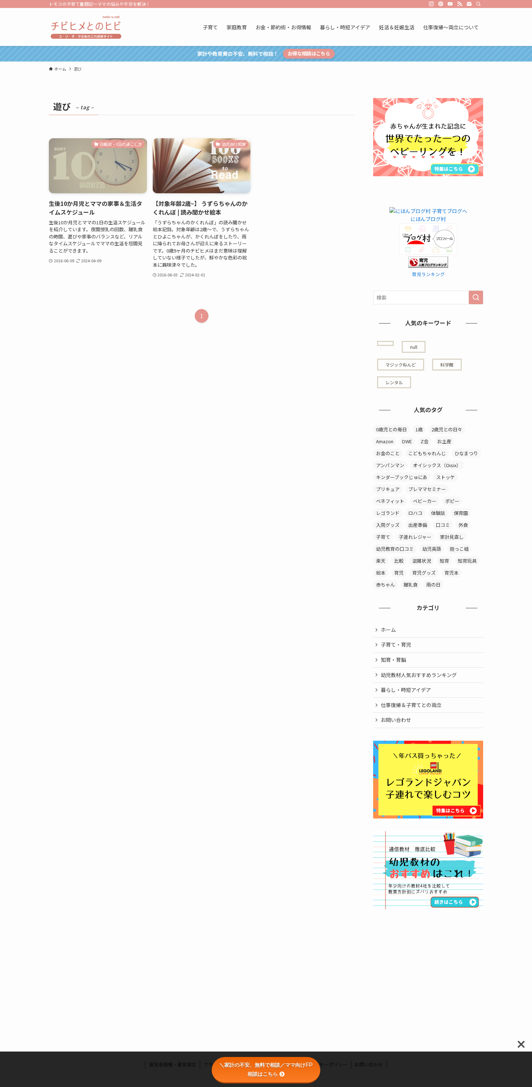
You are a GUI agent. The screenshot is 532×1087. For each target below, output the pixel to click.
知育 (444, 560)
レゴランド (388, 512)
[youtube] (450, 4)
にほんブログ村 (428, 219)
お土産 (444, 441)
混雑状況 (421, 560)
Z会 (424, 441)
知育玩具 (467, 560)
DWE (407, 441)
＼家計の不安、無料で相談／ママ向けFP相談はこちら (266, 1069)
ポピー (452, 501)
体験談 (438, 512)
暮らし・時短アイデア (406, 689)
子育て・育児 (396, 644)
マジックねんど (400, 364)
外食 (463, 524)
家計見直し (452, 536)
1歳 (419, 429)
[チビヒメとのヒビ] (85, 27)
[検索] (478, 4)
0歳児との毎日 (391, 429)
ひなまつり (466, 453)
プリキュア (388, 489)
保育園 (461, 512)
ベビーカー (424, 501)
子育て (383, 536)
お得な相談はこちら (309, 53)
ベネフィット (390, 501)
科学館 (446, 364)
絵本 (380, 572)
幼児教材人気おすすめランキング (419, 674)
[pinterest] (441, 4)
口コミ (443, 524)
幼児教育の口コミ (395, 548)
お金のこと (388, 453)
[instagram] (431, 4)
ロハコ (415, 512)
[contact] (469, 4)
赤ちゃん (385, 584)
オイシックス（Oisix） (437, 465)
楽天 (380, 560)
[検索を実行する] (476, 297)
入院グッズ (388, 524)
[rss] (459, 4)
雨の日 (433, 584)
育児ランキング (428, 274)
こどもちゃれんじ (427, 453)
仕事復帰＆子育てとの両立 (411, 705)
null (413, 347)
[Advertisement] (427, 967)
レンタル (394, 382)
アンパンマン (390, 465)
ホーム (388, 629)
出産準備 (417, 524)
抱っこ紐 (459, 548)
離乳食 (411, 584)
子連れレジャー (415, 536)
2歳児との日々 (446, 429)
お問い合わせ (396, 719)
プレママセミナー (427, 489)
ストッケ (445, 477)
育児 (399, 572)
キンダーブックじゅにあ (401, 477)
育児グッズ (424, 572)
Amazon (384, 441)
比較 (399, 560)
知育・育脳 (393, 659)
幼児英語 (431, 548)
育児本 (451, 572)
